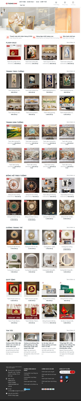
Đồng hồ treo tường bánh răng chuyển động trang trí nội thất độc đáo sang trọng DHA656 (31, 195)
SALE (37, 2)
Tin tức (22, 5)
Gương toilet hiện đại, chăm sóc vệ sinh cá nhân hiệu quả (13, 344)
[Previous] (8, 52)
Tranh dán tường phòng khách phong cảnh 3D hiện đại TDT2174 (32, 165)
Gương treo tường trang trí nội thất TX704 (67, 247)
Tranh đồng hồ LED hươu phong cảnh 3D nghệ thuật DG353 (14, 113)
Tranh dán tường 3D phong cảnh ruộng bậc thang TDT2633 (14, 141)
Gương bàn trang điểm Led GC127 (31, 270)
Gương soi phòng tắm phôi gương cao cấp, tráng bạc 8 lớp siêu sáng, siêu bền (31, 345)
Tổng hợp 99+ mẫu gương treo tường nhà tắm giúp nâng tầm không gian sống (67, 345)
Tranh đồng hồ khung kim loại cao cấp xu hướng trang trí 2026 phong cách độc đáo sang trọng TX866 (67, 195)
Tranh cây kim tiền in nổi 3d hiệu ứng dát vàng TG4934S (49, 62)
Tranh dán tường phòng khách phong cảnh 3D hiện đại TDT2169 (67, 165)
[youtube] (62, 381)
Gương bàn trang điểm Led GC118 (14, 270)
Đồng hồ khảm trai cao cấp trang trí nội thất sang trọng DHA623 (31, 217)
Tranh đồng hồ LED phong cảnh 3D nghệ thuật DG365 (14, 90)
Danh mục (30, 2)
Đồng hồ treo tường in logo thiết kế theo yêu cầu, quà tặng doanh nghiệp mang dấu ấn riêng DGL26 (49, 299)
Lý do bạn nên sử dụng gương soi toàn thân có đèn (49, 344)
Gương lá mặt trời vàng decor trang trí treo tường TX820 (31, 247)
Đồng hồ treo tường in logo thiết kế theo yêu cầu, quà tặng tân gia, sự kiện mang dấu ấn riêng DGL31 (66, 299)
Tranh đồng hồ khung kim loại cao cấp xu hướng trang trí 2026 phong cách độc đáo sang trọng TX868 (49, 195)
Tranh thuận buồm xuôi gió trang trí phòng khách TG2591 (67, 113)
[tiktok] (67, 381)
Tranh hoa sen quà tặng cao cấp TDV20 (32, 299)
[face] (62, 377)
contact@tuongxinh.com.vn (16, 390)
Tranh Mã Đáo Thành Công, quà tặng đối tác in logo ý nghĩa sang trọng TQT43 (31, 321)
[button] (73, 3)
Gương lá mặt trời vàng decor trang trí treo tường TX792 (14, 247)
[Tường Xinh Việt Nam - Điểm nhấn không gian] (11, 3)
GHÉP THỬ (43, 2)
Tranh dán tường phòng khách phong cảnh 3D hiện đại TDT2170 (67, 141)
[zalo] (67, 377)
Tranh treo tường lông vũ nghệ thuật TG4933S (66, 62)
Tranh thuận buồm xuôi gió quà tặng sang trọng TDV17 (14, 299)
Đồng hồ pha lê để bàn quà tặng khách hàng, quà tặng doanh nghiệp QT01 (49, 321)
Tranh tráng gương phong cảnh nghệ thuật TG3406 (49, 113)
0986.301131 (11, 380)
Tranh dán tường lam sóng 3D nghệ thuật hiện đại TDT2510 (32, 141)
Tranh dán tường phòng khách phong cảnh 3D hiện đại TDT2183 (14, 165)
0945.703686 (12, 382)
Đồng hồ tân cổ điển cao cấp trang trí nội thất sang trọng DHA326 (67, 217)
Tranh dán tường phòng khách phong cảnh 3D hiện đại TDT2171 (49, 165)
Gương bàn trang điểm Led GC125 (49, 270)
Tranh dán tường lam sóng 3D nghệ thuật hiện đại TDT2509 (49, 141)
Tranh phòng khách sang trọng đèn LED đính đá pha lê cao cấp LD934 (31, 113)
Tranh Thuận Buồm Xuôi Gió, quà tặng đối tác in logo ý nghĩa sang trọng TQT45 (14, 321)
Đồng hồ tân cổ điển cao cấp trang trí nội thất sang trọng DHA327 (49, 217)
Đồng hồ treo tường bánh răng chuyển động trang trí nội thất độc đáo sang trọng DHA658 (14, 195)
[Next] (72, 52)
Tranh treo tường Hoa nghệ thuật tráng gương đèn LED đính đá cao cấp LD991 (31, 90)
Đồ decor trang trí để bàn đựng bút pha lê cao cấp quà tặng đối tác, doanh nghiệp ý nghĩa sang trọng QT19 (67, 321)
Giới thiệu (22, 2)
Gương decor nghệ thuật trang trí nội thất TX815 (49, 247)
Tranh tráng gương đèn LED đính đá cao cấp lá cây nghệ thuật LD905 (67, 90)
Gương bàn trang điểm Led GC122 (67, 270)
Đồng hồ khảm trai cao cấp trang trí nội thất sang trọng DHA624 (14, 217)
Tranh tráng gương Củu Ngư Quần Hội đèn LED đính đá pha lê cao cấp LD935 (49, 90)
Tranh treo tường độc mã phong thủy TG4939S (31, 62)
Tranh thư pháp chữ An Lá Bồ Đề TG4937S (14, 62)
